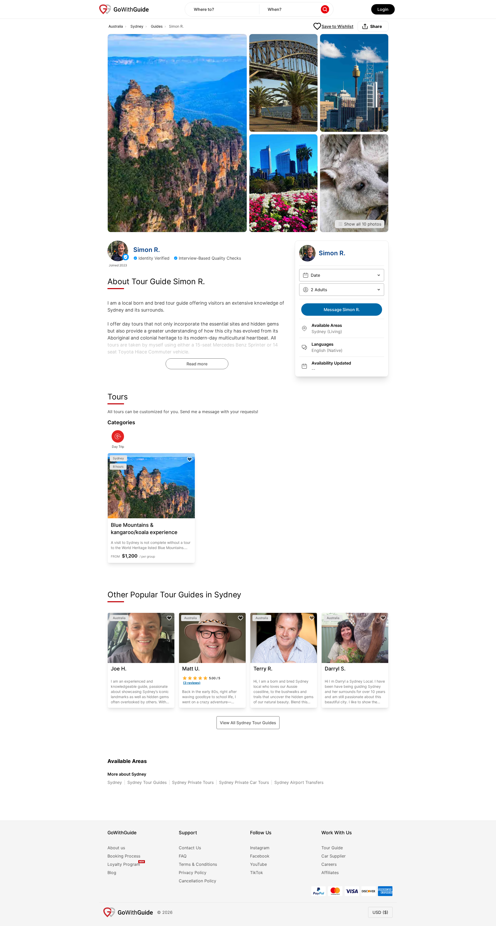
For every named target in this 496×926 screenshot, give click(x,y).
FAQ (183, 856)
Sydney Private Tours (193, 782)
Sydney (136, 26)
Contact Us (190, 847)
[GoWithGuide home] (124, 9)
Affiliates (330, 872)
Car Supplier (333, 856)
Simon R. (342, 309)
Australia (116, 26)
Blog (111, 872)
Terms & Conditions (198, 864)
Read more (197, 363)
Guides (156, 26)
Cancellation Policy (197, 880)
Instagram (259, 847)
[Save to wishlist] (190, 459)
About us (116, 847)
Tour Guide (332, 847)
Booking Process (123, 856)
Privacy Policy (192, 872)
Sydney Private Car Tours (244, 782)
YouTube (258, 864)
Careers (329, 864)
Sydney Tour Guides (147, 782)
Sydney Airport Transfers (298, 782)
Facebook (259, 856)
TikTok (256, 872)
